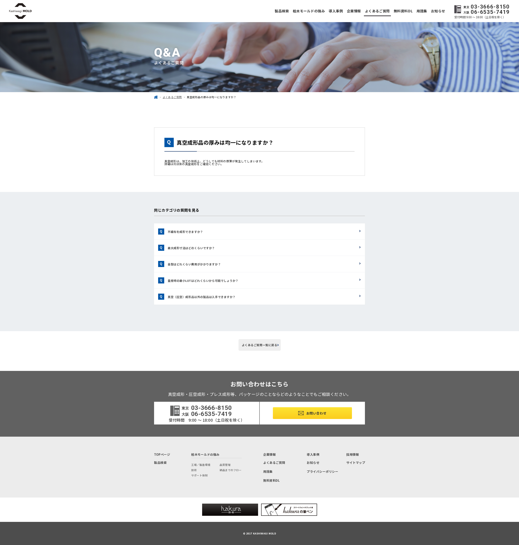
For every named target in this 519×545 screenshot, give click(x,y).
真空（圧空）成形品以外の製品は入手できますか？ (202, 297)
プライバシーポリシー (322, 471)
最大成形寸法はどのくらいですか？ (191, 248)
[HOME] (156, 97)
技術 (194, 470)
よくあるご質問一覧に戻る (259, 345)
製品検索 (282, 10)
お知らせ (438, 10)
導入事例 (336, 10)
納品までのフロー (230, 470)
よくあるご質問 (377, 10)
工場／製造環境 (200, 465)
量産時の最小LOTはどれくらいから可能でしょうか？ (203, 281)
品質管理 (225, 465)
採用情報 (352, 454)
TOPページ (162, 454)
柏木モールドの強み (309, 10)
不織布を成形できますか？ (185, 232)
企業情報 (354, 10)
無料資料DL (403, 10)
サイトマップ (355, 462)
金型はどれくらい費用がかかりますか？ (194, 264)
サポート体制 (199, 475)
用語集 (421, 10)
